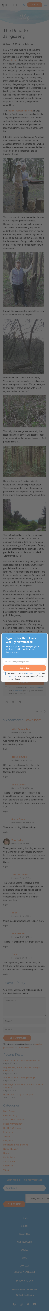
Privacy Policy (12, 676)
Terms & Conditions (33, 673)
